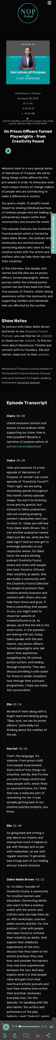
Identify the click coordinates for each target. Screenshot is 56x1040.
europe (37, 121)
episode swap (24, 123)
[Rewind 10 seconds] (4, 1035)
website (30, 340)
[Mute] (51, 1027)
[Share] (48, 1035)
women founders (11, 121)
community (27, 121)
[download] (37, 1035)
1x (26, 1035)
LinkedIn (46, 336)
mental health (39, 123)
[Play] (6, 1027)
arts (44, 121)
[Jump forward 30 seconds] (15, 1035)
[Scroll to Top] (49, 1011)
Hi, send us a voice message (53, 232)
